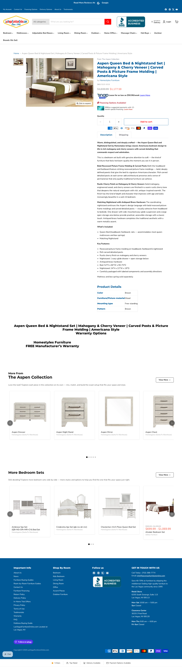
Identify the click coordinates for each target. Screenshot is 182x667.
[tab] (106, 135)
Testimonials (68, 9)
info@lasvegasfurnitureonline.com (151, 575)
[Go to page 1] (87, 457)
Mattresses (22, 33)
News (16, 576)
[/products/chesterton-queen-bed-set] (119, 506)
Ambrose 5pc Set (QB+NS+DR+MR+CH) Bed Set (26, 528)
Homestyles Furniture (109, 80)
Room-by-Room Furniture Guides (27, 583)
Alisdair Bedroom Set (155, 532)
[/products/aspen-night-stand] (74, 411)
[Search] (107, 22)
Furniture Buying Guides (23, 580)
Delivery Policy (20, 598)
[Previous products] (10, 423)
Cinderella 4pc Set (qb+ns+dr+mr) (71, 527)
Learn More (145, 95)
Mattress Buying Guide (23, 623)
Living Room (64, 33)
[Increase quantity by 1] (119, 121)
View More (163, 380)
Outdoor (95, 33)
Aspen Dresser (18, 432)
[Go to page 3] (91, 457)
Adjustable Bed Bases (42, 33)
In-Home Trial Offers (22, 601)
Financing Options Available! (112, 102)
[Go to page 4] (93, 457)
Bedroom (7, 33)
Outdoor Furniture (60, 594)
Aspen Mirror (107, 432)
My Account (7, 9)
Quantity (100, 116)
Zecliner (158, 33)
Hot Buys (145, 33)
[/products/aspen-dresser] (30, 411)
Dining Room (80, 33)
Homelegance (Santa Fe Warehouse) (25, 435)
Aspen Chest (151, 432)
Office (55, 587)
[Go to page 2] (89, 457)
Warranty (18, 616)
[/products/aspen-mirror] (119, 411)
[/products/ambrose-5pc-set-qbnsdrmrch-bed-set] (30, 506)
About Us (57, 9)
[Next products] (172, 423)
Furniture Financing (21, 590)
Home (16, 53)
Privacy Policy (19, 605)
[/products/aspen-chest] (163, 411)
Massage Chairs (128, 33)
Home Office (110, 33)
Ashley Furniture (151, 535)
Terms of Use (19, 609)
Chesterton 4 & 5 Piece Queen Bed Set (118, 527)
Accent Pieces (59, 590)
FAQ (15, 619)
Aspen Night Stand (64, 432)
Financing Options (30, 9)
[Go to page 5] (95, 457)
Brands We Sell (10, 40)
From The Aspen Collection (108, 59)
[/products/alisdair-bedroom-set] (163, 506)
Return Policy (19, 594)
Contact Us (18, 9)
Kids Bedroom (59, 576)
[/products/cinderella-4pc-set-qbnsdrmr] (74, 506)
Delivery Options (46, 9)
